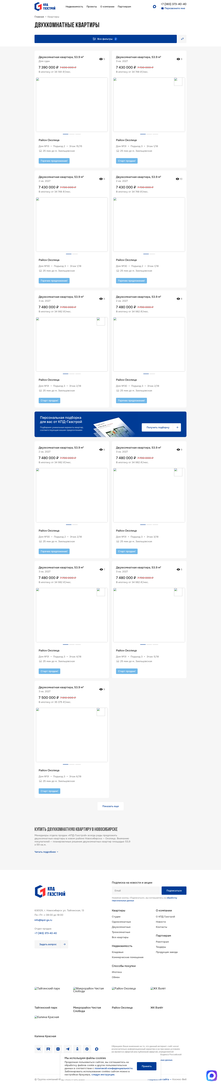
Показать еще (110, 806)
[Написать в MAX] (211, 1075)
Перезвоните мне (175, 8)
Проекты (92, 6)
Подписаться (174, 890)
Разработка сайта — (160, 1079)
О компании (107, 6)
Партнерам (163, 935)
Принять (147, 1066)
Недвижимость (74, 6)
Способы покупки (124, 966)
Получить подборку (158, 427)
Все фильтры (106, 38)
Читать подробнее (45, 851)
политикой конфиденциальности (113, 1068)
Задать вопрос (48, 944)
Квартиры (118, 910)
